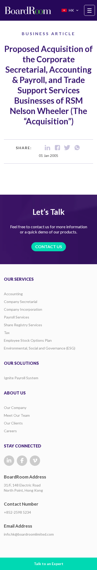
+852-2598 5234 (17, 512)
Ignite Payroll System (21, 378)
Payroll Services (16, 317)
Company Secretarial (20, 301)
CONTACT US (48, 246)
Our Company (15, 407)
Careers (10, 431)
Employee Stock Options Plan (28, 340)
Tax (7, 332)
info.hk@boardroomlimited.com (29, 534)
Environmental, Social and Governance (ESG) (39, 348)
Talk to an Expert (48, 563)
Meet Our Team (17, 415)
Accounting (13, 294)
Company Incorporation (23, 309)
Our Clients (13, 423)
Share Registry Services (23, 325)
